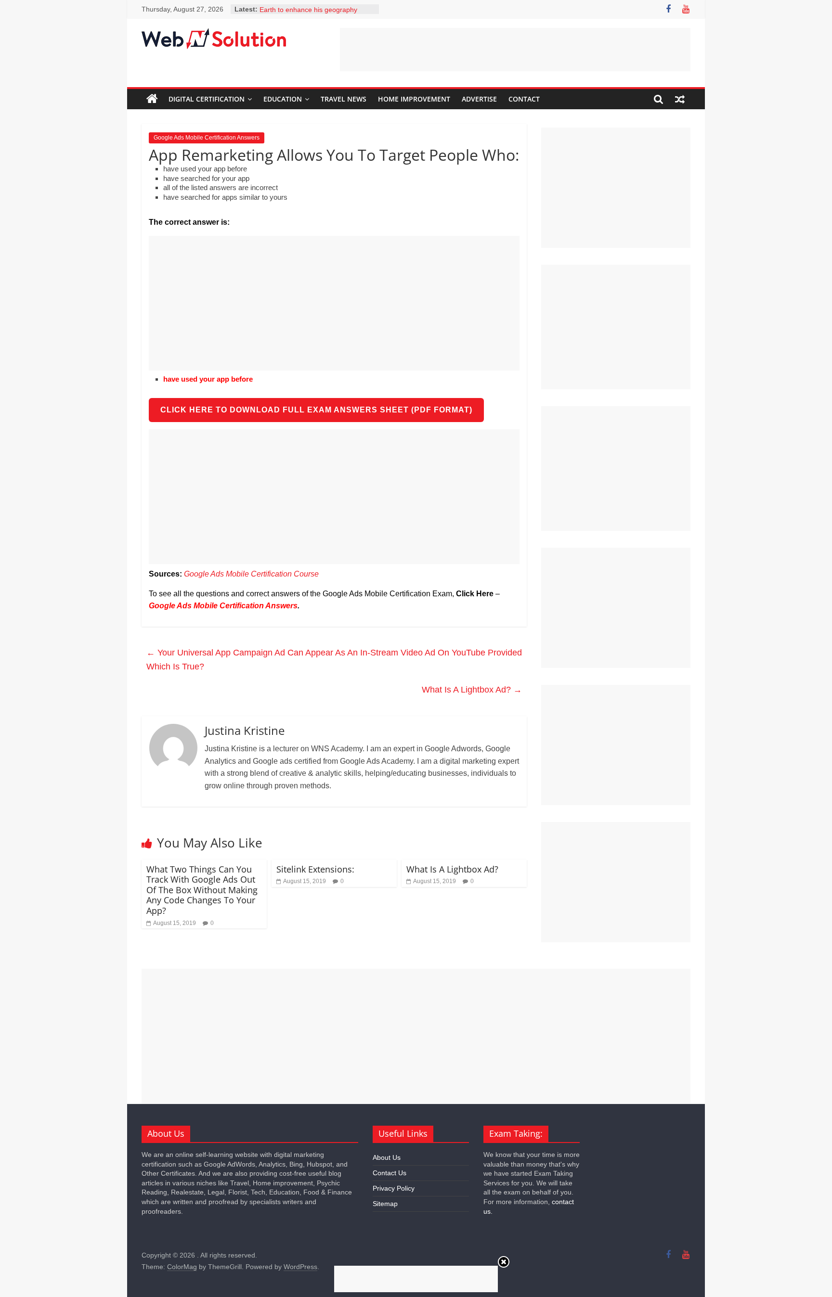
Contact (524, 98)
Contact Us (389, 1173)
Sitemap (385, 1203)
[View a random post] (679, 99)
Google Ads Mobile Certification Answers (207, 137)
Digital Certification (207, 98)
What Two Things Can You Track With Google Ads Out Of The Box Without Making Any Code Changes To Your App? (202, 889)
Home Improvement (414, 98)
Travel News (343, 98)
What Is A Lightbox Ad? (472, 689)
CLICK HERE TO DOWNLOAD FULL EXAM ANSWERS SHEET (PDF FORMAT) (316, 410)
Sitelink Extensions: (315, 869)
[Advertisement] (515, 49)
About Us (387, 1157)
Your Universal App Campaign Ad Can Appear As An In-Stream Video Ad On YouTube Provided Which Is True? (334, 659)
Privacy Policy (394, 1188)
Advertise (479, 98)
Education (282, 98)
